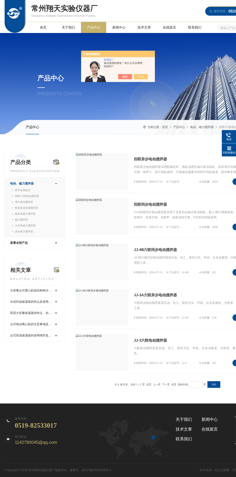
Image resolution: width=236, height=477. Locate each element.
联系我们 (194, 27)
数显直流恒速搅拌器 (26, 207)
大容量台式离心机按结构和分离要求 (33, 290)
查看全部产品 (19, 242)
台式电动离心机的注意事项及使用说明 (35, 324)
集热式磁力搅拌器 (25, 213)
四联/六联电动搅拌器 (27, 196)
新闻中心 (119, 27)
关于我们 (68, 27)
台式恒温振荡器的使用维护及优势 (32, 335)
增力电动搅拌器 (24, 201)
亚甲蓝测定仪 (22, 190)
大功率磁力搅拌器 (25, 225)
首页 (43, 27)
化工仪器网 (222, 470)
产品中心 (93, 27)
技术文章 (144, 27)
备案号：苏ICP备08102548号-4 (90, 470)
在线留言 (169, 27)
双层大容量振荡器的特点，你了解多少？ (35, 312)
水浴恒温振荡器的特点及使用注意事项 (35, 301)
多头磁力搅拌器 (24, 231)
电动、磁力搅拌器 (202, 127)
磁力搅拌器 (21, 219)
